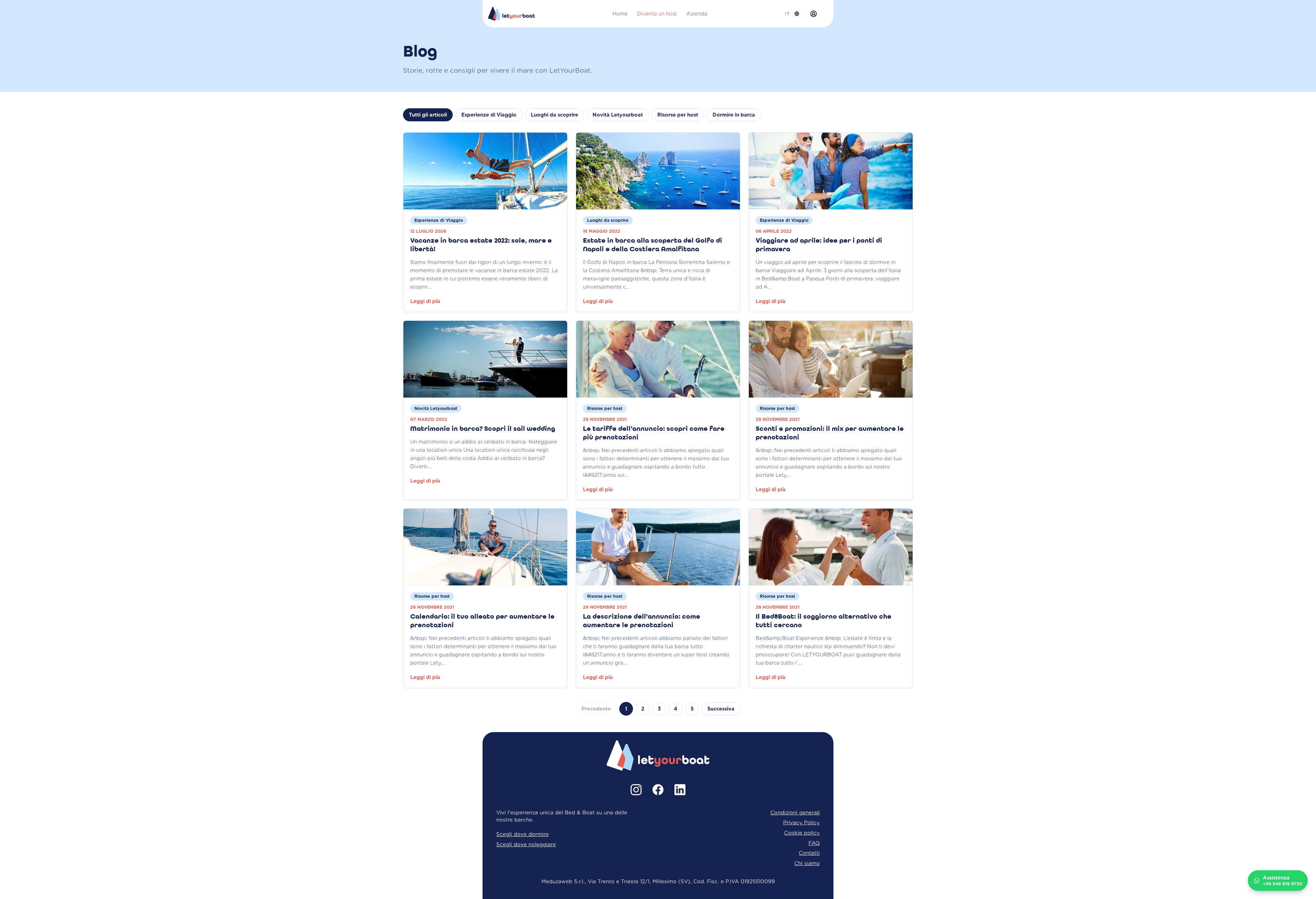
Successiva (720, 709)
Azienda (696, 13)
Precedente (596, 709)
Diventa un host (657, 13)
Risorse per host (677, 115)
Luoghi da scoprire (554, 115)
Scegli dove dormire (522, 834)
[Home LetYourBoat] (511, 14)
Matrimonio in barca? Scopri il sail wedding (482, 429)
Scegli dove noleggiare (526, 844)
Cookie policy (802, 833)
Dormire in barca (733, 115)
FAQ (814, 843)
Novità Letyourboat (618, 115)
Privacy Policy (801, 822)
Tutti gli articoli (428, 115)
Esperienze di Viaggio (488, 115)
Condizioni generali (795, 812)
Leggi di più (425, 301)
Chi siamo (807, 863)
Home (619, 13)
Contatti (809, 853)
